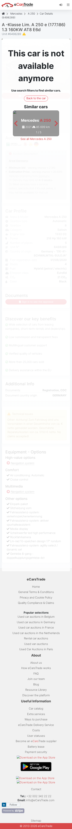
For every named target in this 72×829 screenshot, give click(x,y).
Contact (36, 789)
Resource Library (36, 689)
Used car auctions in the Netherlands (36, 633)
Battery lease (36, 746)
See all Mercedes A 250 (36, 139)
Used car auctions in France (36, 627)
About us (36, 662)
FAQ (36, 673)
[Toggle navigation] (68, 5)
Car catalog (36, 708)
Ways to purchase (36, 719)
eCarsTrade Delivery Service (36, 725)
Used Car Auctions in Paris (36, 649)
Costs (36, 730)
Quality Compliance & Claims (36, 603)
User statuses (36, 736)
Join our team (36, 679)
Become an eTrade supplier (36, 741)
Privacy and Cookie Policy (36, 597)
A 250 (31, 13)
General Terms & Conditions (36, 592)
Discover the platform (36, 695)
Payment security (36, 752)
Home (36, 586)
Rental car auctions (36, 638)
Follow (13, 804)
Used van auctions (36, 644)
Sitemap (36, 820)
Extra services (36, 714)
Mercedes (16, 13)
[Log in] (62, 4)
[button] (16, 123)
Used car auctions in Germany (36, 622)
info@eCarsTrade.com (40, 800)
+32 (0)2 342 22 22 (39, 796)
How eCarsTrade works (36, 668)
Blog (36, 684)
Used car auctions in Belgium (36, 616)
